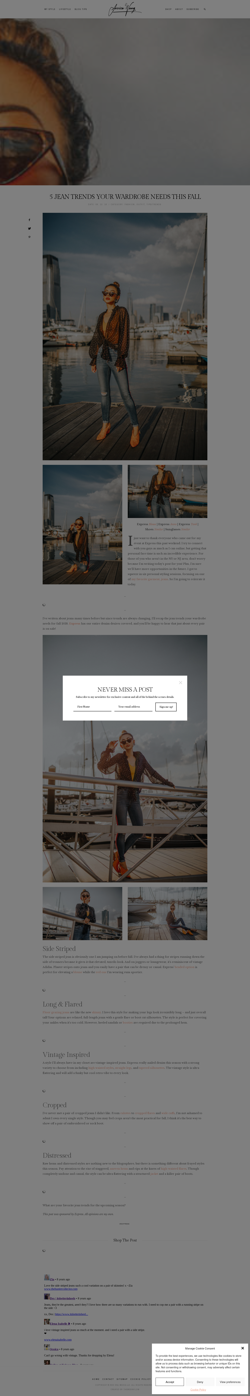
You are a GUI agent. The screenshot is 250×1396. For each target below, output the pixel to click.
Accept (170, 1382)
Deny (200, 1382)
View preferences (230, 1382)
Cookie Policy (198, 1389)
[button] (243, 1348)
